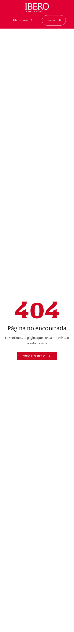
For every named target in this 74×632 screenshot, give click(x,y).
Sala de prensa (20, 20)
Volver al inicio (34, 356)
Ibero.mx (52, 20)
